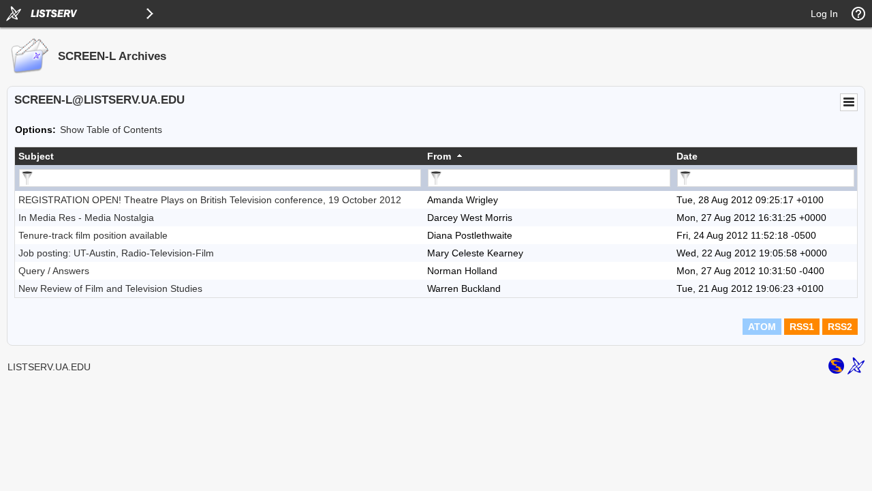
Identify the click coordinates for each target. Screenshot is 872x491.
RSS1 (802, 326)
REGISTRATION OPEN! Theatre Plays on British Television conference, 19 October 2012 (209, 199)
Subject (36, 156)
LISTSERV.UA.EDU (49, 366)
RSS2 (840, 326)
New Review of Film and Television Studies (110, 288)
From (439, 156)
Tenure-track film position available (93, 235)
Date (687, 156)
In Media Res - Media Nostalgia (86, 217)
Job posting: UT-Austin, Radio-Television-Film (116, 253)
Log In (824, 13)
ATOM (762, 326)
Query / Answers (53, 270)
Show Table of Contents (111, 129)
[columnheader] (219, 156)
